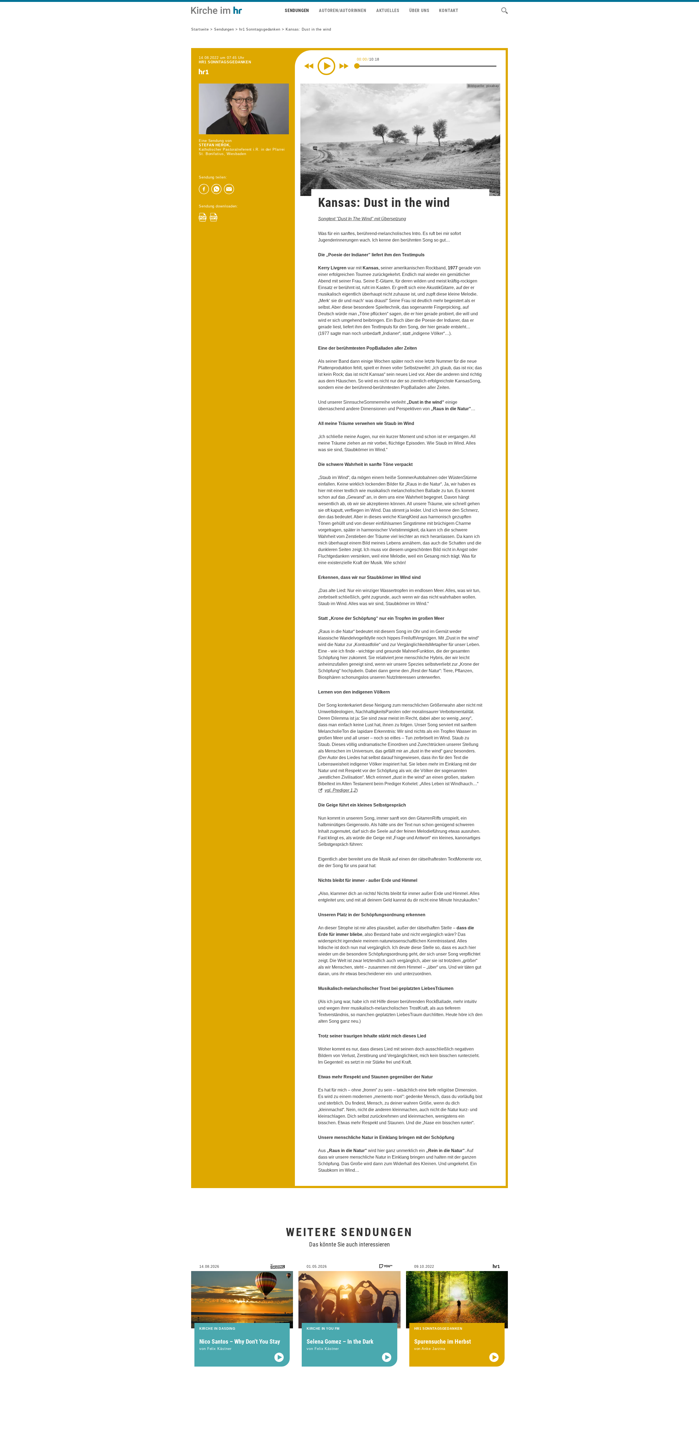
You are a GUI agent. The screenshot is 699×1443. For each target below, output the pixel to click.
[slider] (357, 66)
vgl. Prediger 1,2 (340, 790)
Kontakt (448, 10)
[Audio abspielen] (279, 1357)
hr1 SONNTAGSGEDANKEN (225, 62)
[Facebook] (204, 189)
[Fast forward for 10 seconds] (344, 66)
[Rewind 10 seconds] (308, 66)
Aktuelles (387, 10)
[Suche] (504, 10)
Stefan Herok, (215, 145)
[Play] (326, 66)
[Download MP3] (213, 217)
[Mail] (229, 189)
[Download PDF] (202, 217)
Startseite (200, 29)
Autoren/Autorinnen (342, 10)
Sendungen (297, 10)
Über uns (419, 10)
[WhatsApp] (216, 189)
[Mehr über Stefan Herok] (244, 109)
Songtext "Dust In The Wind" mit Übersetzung (362, 218)
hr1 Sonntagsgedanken (259, 29)
